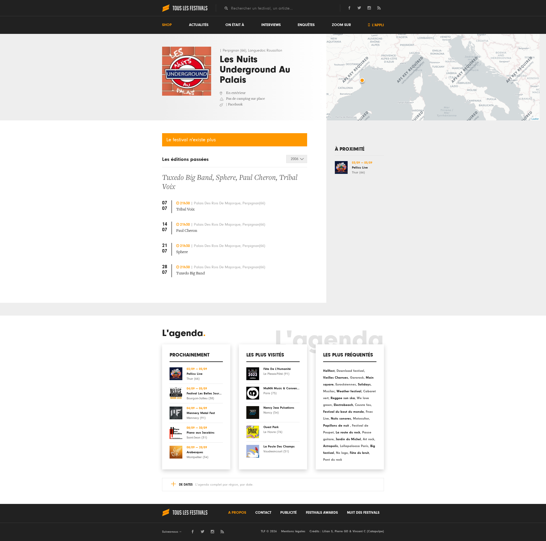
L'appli (376, 25)
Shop (167, 25)
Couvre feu (363, 405)
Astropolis (330, 446)
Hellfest (329, 370)
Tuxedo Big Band (187, 178)
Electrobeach (343, 405)
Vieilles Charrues (335, 377)
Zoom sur (341, 25)
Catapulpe (375, 531)
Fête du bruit (359, 452)
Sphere (226, 178)
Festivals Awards (322, 513)
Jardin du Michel (348, 439)
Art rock (368, 439)
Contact (263, 513)
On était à (234, 25)
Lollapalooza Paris (354, 446)
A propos (237, 513)
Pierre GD (341, 531)
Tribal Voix (185, 210)
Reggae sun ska (343, 398)
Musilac (329, 391)
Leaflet (535, 118)
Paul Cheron (257, 178)
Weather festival (349, 391)
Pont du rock (332, 459)
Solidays (364, 384)
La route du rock (348, 432)
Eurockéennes (345, 384)
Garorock (357, 377)
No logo (342, 452)
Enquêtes (306, 25)
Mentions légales (293, 531)
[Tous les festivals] (184, 11)
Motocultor (361, 418)
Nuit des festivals (363, 513)
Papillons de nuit (336, 425)
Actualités (198, 25)
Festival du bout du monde (343, 411)
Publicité (288, 513)
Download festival (350, 370)
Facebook (235, 105)
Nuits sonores (341, 418)
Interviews (271, 25)
